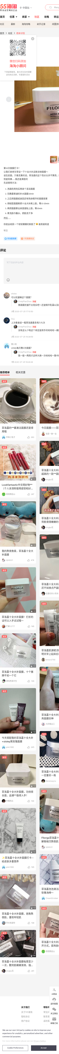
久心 (13, 319)
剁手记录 (41, 24)
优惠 (12, 16)
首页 (2, 33)
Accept (44, 1048)
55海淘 (8, 7)
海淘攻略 (26, 24)
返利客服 (47, 1021)
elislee (14, 293)
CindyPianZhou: (25, 301)
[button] (26, 7)
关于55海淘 (26, 1012)
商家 (24, 16)
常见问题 (47, 1012)
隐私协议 (25, 1016)
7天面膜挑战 (29, 238)
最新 (13, 24)
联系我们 (47, 1016)
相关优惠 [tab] (20, 372)
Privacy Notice (40, 1041)
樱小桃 (14, 344)
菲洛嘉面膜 (11, 238)
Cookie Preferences (15, 1048)
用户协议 (25, 1021)
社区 (2, 24)
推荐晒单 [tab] (5, 372)
